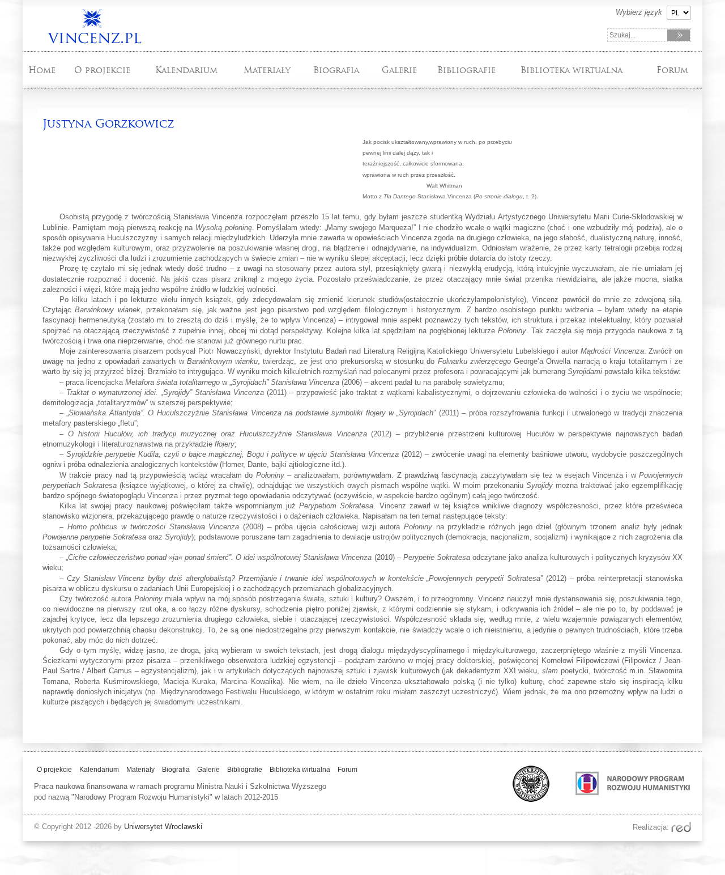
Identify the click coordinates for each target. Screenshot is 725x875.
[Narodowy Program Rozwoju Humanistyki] (621, 799)
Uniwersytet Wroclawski (163, 826)
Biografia (336, 70)
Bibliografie (466, 70)
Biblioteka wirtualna (571, 70)
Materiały (267, 70)
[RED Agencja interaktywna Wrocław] (681, 827)
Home (42, 70)
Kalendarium (186, 70)
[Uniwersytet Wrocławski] (526, 799)
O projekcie (102, 70)
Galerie (399, 70)
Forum (672, 70)
